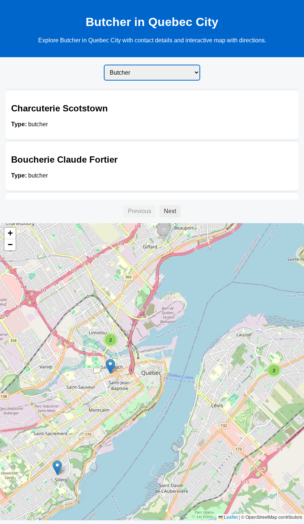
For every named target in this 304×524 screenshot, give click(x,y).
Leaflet (230, 517)
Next (170, 211)
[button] (274, 370)
